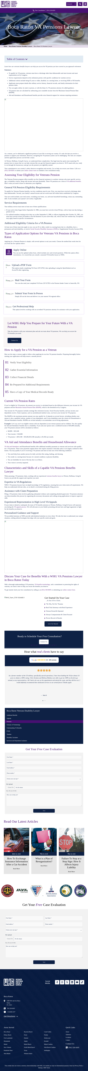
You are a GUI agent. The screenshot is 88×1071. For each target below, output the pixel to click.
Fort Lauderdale (8, 1038)
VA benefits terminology (42, 584)
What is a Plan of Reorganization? (44, 860)
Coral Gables (47, 1032)
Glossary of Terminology (13, 724)
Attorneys (68, 1034)
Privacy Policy (79, 1065)
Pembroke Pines (8, 1050)
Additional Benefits (12, 715)
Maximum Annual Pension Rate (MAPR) (28, 407)
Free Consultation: (40, 10)
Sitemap (40, 1068)
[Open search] (80, 4)
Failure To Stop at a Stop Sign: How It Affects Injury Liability (71, 863)
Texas (25, 1050)
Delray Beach (7, 1035)
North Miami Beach (29, 1047)
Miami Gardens (48, 1044)
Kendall (46, 1041)
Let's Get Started (53, 624)
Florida (46, 1035)
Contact (68, 1040)
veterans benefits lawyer (54, 476)
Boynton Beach (28, 1032)
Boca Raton (7, 1032)
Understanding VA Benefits (14, 728)
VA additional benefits (74, 181)
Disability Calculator (12, 737)
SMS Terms (46, 1068)
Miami (5, 1044)
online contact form (30, 170)
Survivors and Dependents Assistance (17, 740)
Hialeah (26, 1038)
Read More (16, 869)
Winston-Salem (28, 1053)
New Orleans (7, 1047)
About (67, 1032)
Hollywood (47, 1038)
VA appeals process (20, 507)
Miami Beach (27, 1044)
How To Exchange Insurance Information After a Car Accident (16, 861)
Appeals (9, 718)
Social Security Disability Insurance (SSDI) (44, 229)
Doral (25, 1035)
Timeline (9, 734)
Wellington (47, 1050)
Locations (68, 1037)
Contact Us (14, 340)
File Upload (9, 784)
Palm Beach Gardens (50, 1047)
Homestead (7, 1041)
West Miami (7, 1053)
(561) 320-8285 (51, 10)
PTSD (8, 731)
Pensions (9, 721)
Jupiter (26, 1041)
